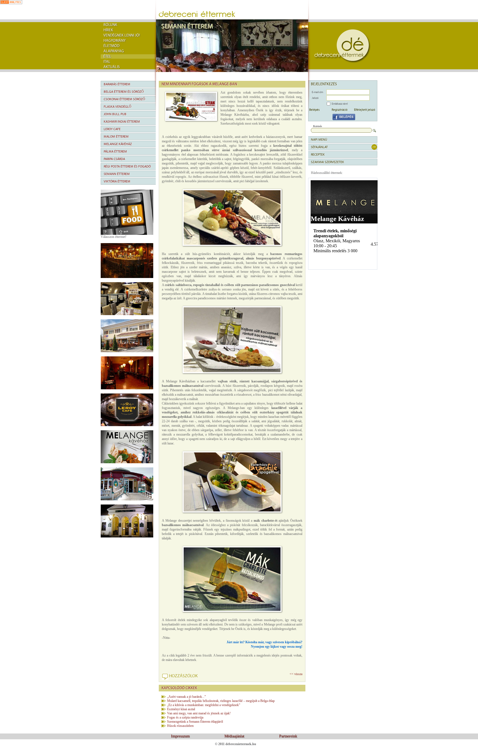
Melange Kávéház (118, 144)
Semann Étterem (117, 174)
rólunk (110, 25)
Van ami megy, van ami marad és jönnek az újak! (199, 713)
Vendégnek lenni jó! (121, 35)
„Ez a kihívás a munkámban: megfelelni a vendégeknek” (203, 705)
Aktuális (111, 67)
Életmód (111, 46)
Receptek (318, 154)
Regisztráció (339, 109)
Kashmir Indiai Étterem (122, 121)
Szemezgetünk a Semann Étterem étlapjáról (195, 722)
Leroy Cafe (112, 129)
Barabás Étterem (117, 84)
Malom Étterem (116, 136)
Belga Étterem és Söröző (124, 92)
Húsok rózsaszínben (180, 726)
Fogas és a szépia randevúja (185, 717)
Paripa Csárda (114, 159)
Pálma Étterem (115, 151)
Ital (106, 62)
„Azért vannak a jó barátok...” (186, 697)
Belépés (314, 109)
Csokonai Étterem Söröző (124, 99)
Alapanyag (113, 51)
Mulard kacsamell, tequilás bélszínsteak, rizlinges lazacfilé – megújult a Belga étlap (221, 701)
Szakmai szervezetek (327, 162)
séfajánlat (319, 147)
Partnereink (288, 736)
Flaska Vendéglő (117, 107)
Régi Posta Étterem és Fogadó (127, 166)
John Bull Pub (115, 114)
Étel (107, 56)
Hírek (108, 30)
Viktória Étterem (117, 181)
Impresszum (180, 736)
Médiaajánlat (234, 736)
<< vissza (296, 674)
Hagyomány (114, 40)
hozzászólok (183, 675)
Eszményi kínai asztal (181, 709)
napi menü (319, 139)
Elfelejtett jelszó (364, 109)
